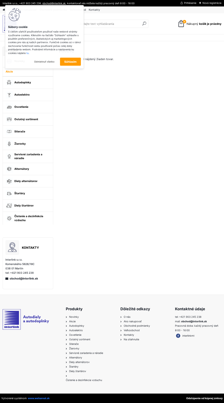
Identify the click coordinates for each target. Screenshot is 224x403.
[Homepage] (4, 9)
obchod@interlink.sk (24, 278)
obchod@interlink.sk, (54, 3)
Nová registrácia (211, 2)
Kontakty (94, 9)
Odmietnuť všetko (44, 61)
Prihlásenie (190, 2)
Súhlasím (70, 61)
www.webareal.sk (39, 398)
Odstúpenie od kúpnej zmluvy (204, 398)
